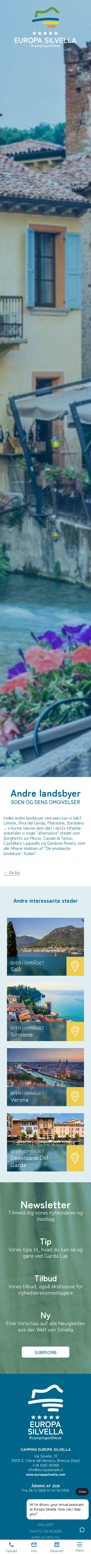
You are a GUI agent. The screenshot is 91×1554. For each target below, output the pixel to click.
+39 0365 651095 (45, 1465)
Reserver (56, 1550)
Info (34, 1550)
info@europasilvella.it (45, 1469)
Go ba (14, 872)
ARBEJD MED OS (45, 1537)
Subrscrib (45, 1352)
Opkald (11, 1550)
